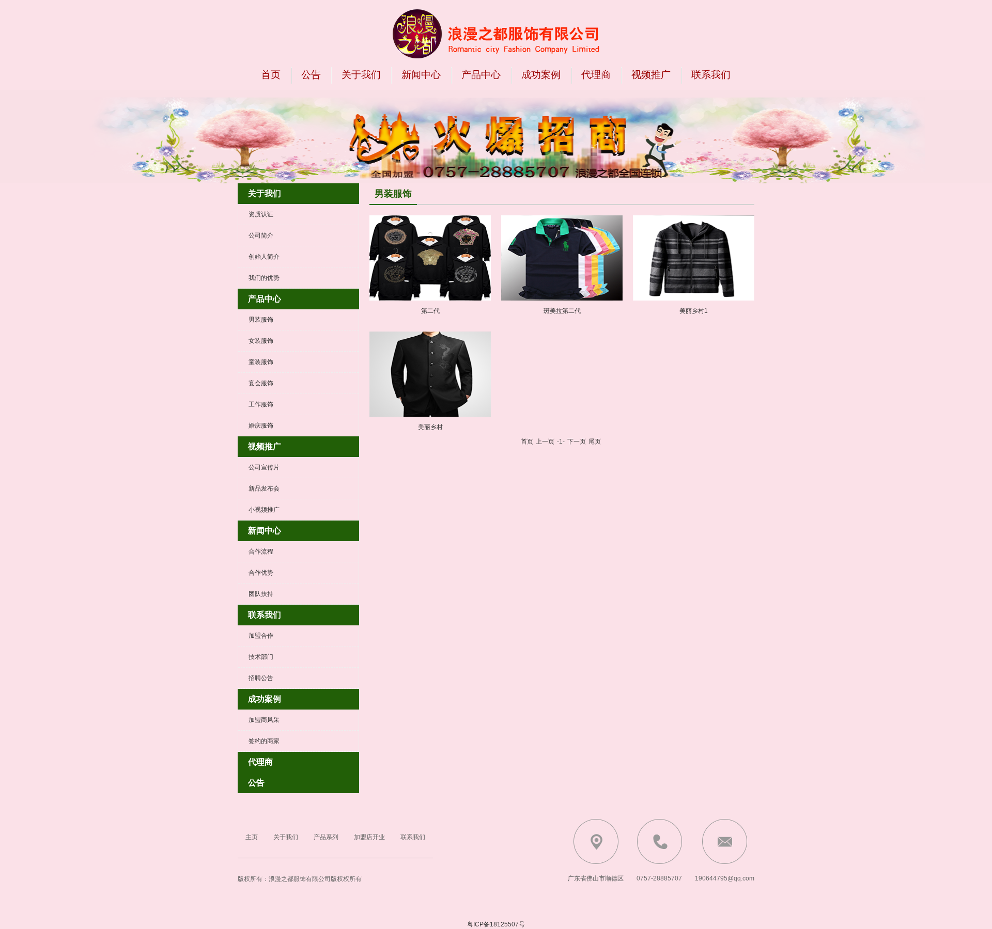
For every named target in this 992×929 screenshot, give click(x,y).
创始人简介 (264, 256)
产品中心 (481, 74)
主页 (251, 837)
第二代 (430, 310)
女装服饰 (261, 340)
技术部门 (261, 656)
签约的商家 (264, 741)
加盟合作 (261, 635)
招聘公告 (261, 678)
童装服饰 (261, 362)
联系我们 (711, 74)
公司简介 (261, 235)
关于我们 (361, 74)
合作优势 (261, 572)
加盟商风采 (264, 719)
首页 (271, 74)
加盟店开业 (369, 837)
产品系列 (326, 837)
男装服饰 (261, 319)
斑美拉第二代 (562, 310)
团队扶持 (261, 593)
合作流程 (261, 551)
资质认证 (261, 214)
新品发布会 (264, 488)
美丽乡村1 (693, 310)
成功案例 (541, 74)
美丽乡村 (430, 427)
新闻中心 (421, 74)
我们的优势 (264, 277)
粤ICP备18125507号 (496, 924)
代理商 (596, 74)
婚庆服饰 (261, 425)
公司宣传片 (264, 467)
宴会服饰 (261, 383)
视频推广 (651, 74)
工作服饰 (261, 404)
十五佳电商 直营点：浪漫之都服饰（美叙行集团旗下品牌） (496, 33)
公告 (311, 74)
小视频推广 (264, 509)
